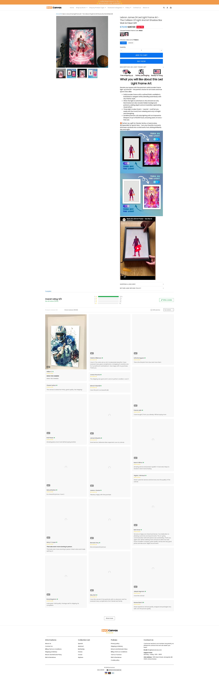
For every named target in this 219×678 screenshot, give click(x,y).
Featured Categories (115, 8)
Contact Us (49, 646)
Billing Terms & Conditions (53, 649)
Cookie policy (115, 660)
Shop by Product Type (96, 8)
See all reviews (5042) (51, 301)
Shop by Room (81, 8)
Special (80, 643)
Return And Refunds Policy (53, 654)
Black (140, 30)
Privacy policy (115, 643)
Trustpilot (48, 291)
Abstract (81, 646)
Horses (80, 652)
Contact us (137, 8)
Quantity (123, 47)
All (60, 14)
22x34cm (130, 43)
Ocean (80, 654)
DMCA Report (100, 670)
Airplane (80, 657)
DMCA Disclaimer (50, 657)
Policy (128, 8)
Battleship (81, 649)
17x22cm (136, 40)
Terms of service (116, 654)
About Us (146, 8)
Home (72, 8)
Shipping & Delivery (51, 652)
